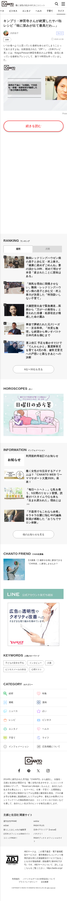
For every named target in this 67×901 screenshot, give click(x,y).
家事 (7, 40)
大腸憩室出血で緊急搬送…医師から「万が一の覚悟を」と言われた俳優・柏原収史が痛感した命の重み (43, 311)
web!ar (36, 821)
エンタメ (26, 11)
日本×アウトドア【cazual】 (45, 830)
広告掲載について (51, 746)
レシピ (12, 720)
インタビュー (35, 663)
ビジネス (13, 11)
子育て (50, 11)
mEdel (6, 825)
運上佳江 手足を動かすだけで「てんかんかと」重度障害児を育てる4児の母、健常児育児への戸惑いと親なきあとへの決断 (44, 350)
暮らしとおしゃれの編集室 (14, 830)
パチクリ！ (38, 834)
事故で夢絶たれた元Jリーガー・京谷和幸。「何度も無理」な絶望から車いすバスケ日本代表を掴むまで (43, 330)
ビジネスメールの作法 (15, 669)
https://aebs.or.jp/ (54, 868)
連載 (11, 702)
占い (44, 711)
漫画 (44, 702)
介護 (49, 663)
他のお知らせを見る (33, 534)
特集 (44, 693)
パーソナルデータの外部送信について (39, 879)
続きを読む (33, 126)
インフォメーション (19, 746)
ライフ (61, 11)
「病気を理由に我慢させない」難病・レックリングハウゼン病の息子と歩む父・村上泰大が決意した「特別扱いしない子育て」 (43, 291)
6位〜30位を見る (33, 369)
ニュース (13, 711)
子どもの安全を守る (14, 663)
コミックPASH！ (10, 838)
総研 (11, 693)
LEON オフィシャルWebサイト (16, 834)
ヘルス (39, 11)
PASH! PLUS (39, 825)
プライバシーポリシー (28, 882)
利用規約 (16, 879)
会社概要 (44, 882)
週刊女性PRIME (10, 821)
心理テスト (36, 669)
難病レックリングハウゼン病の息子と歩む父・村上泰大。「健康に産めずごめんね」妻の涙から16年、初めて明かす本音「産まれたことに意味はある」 (44, 267)
